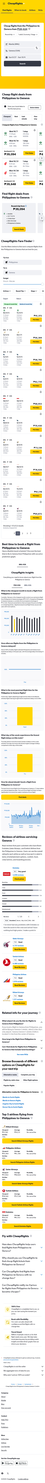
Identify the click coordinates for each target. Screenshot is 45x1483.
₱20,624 (22, 29)
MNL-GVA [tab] (22, 564)
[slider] (42, 284)
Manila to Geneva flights (12, 1100)
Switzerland (27, 1384)
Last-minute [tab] (24, 118)
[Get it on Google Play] (7, 1463)
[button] (3, 3)
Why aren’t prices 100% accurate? (16, 1375)
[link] (19, 229)
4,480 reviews (18, 963)
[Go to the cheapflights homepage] (16, 3)
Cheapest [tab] (7, 116)
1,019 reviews (18, 981)
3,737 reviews (18, 946)
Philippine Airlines (19, 974)
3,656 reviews (18, 875)
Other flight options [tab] (30, 1080)
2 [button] (22, 533)
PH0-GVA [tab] (17, 585)
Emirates (16, 868)
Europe (20, 1384)
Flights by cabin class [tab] (11, 1080)
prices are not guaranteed (10, 1360)
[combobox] (25, 262)
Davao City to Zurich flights (13, 1107)
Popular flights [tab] (9, 1085)
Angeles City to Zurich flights (13, 1104)
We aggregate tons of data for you (16, 1371)
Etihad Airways (18, 992)
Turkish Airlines (18, 956)
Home (13, 1384)
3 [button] (27, 533)
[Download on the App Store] (21, 1463)
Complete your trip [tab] (28, 1075)
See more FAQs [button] (22, 1054)
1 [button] (17, 533)
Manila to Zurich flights (11, 1097)
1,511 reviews (18, 999)
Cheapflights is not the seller (14, 1366)
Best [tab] (16, 116)
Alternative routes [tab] (10, 1075)
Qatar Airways (18, 938)
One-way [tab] (36, 118)
